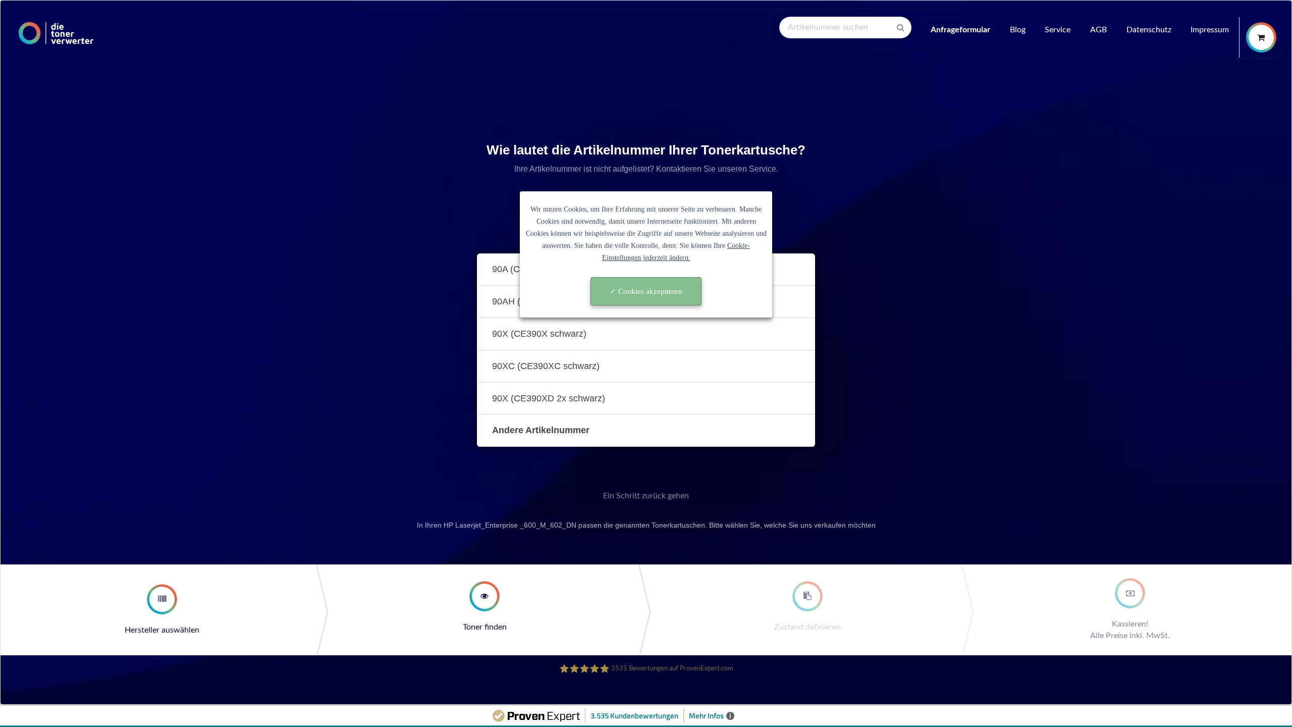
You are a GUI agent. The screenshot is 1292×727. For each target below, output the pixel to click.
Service (1057, 30)
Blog (1018, 30)
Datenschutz (1148, 30)
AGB (1098, 30)
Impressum (1210, 30)
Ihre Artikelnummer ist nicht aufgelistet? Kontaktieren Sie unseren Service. (646, 169)
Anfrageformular (960, 30)
